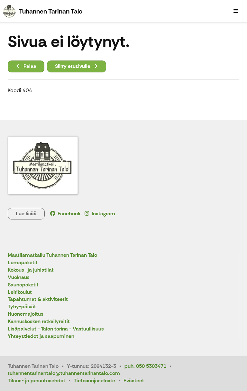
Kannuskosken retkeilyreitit (39, 322)
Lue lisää (26, 213)
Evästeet (134, 380)
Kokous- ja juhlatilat (31, 270)
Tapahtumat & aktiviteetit (38, 299)
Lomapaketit (23, 263)
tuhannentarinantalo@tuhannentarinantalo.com (64, 373)
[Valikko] (236, 11)
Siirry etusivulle (73, 66)
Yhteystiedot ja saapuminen (41, 336)
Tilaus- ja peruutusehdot (36, 380)
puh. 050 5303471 (145, 366)
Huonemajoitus (25, 314)
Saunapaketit (23, 285)
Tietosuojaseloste (94, 380)
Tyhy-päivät (22, 307)
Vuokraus (19, 278)
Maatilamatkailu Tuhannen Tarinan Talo (52, 255)
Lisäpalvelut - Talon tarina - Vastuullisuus (56, 329)
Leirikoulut (20, 292)
